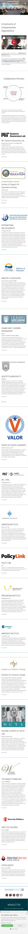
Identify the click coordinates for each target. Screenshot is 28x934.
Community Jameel (15, 484)
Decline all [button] (20, 925)
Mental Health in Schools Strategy (16, 297)
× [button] (26, 914)
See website (4, 156)
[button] (1, 922)
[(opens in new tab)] (13, 134)
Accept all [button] (7, 925)
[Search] (22, 890)
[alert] (14, 922)
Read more (3, 202)
